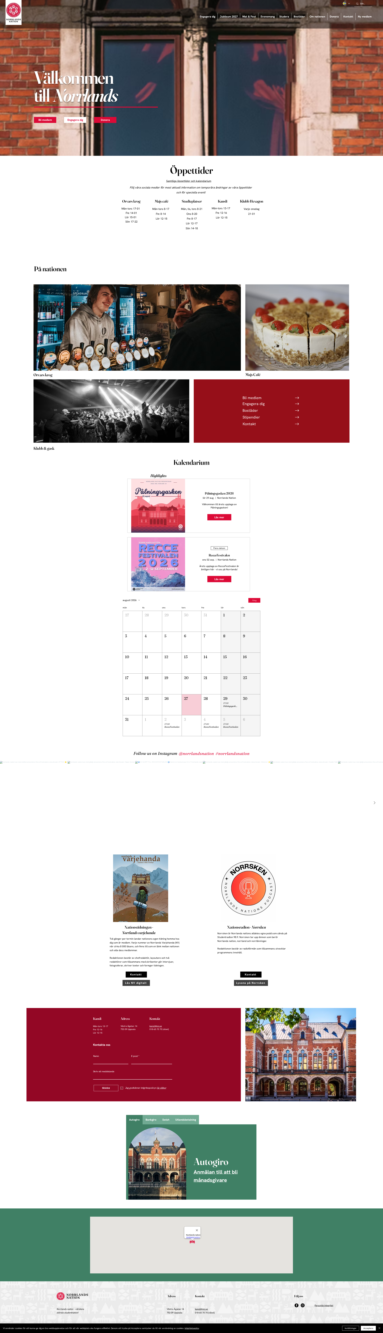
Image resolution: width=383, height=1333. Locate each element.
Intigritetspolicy (192, 1328)
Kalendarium (191, 462)
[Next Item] (374, 803)
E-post (134, 1056)
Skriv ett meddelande (103, 1071)
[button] (267, 16)
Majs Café (252, 374)
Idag (254, 600)
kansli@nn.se (155, 1026)
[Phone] (297, 398)
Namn (96, 1056)
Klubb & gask (44, 448)
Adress (125, 1019)
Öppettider (191, 170)
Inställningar (351, 1328)
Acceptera (368, 1328)
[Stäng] (379, 1328)
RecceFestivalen (219, 555)
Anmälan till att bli (216, 1172)
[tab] (134, 1119)
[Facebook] (296, 1305)
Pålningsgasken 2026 (219, 493)
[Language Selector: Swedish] (346, 3)
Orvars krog (43, 374)
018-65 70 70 (201, 1312)
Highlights (158, 475)
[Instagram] (303, 1305)
